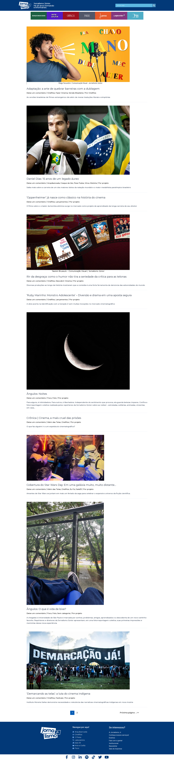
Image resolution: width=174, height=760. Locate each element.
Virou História (91, 183)
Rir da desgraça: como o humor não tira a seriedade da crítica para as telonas (77, 276)
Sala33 (79, 489)
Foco (49, 398)
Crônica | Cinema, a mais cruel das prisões (54, 418)
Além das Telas (54, 422)
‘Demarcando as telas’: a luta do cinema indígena (58, 693)
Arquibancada (53, 183)
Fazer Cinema (62, 93)
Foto (54, 398)
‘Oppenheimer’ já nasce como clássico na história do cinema (66, 197)
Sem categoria (63, 613)
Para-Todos (79, 183)
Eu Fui (72, 489)
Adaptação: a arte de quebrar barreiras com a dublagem (63, 88)
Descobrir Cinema (64, 281)
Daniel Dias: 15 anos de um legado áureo (53, 178)
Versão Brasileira (76, 93)
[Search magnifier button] (154, 5)
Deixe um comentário (36, 93)
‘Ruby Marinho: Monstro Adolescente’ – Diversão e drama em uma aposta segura (79, 295)
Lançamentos (62, 202)
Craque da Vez (67, 183)
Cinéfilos (51, 93)
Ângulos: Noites (37, 393)
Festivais (59, 698)
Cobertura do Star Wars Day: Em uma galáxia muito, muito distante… (72, 485)
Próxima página (128, 712)
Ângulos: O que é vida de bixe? (46, 609)
